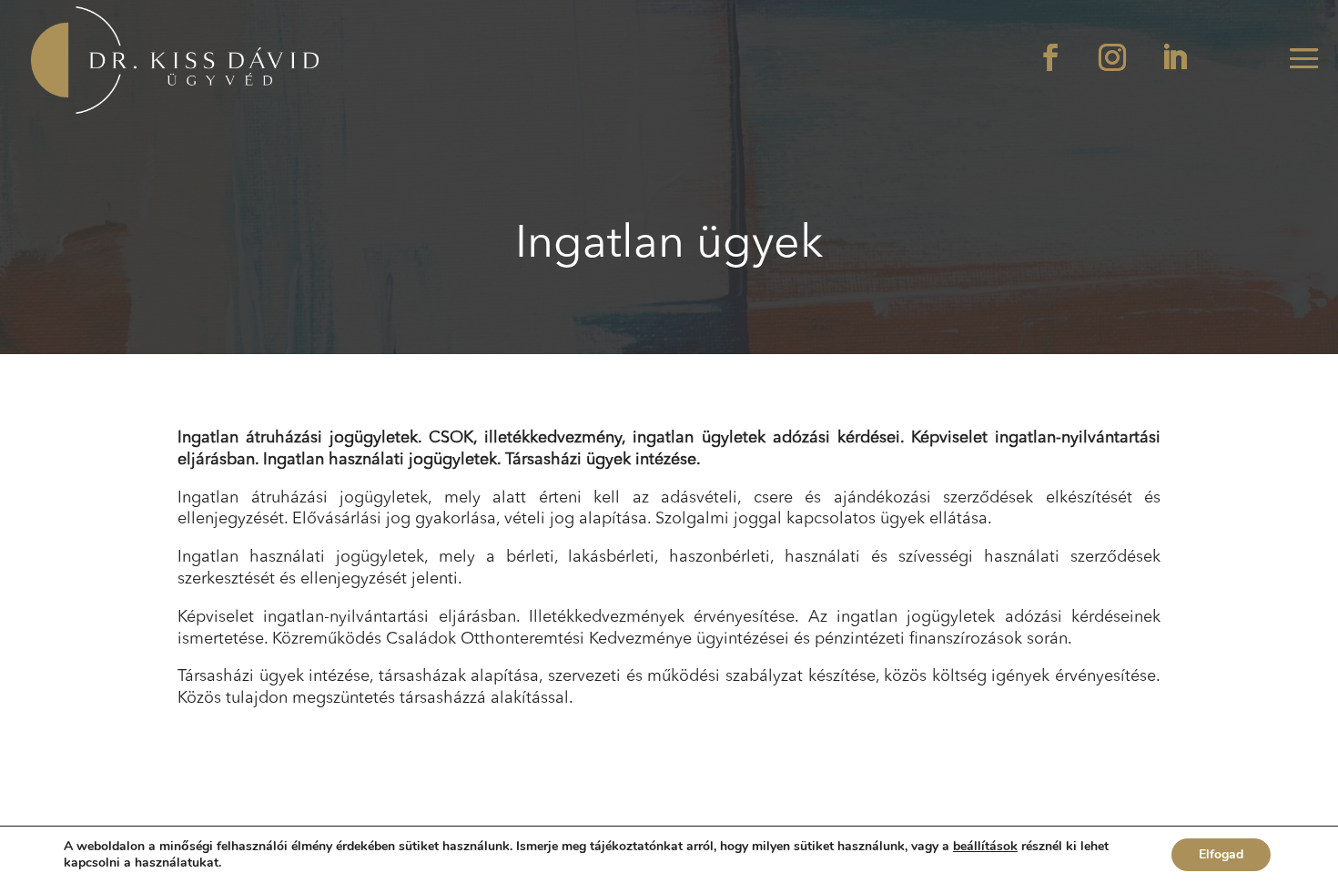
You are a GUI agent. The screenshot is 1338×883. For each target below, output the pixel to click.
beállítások (985, 846)
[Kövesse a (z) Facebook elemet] (1050, 57)
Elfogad (1221, 854)
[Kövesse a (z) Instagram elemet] (1112, 57)
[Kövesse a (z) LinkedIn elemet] (1174, 57)
